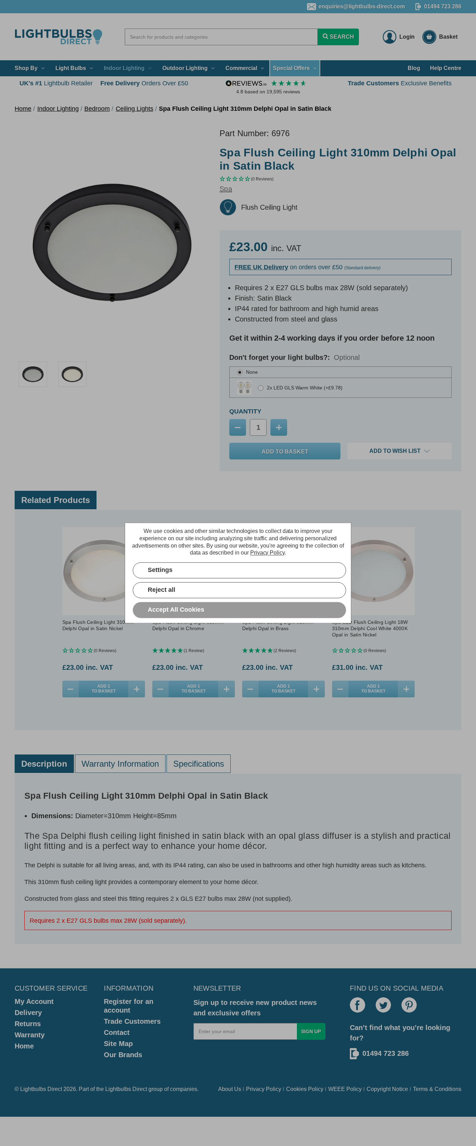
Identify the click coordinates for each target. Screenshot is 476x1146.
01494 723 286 (442, 6)
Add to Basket (104, 689)
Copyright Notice (387, 1089)
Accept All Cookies (176, 609)
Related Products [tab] (55, 500)
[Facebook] (357, 1005)
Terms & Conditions (437, 1089)
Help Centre (445, 68)
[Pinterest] (409, 1005)
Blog (414, 68)
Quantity (245, 411)
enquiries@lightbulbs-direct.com (361, 6)
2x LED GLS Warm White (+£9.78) (305, 387)
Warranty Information (120, 763)
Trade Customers (132, 1021)
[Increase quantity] (136, 689)
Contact (117, 1032)
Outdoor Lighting (185, 68)
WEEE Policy (345, 1089)
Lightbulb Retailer (56, 83)
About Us (229, 1089)
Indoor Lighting (124, 68)
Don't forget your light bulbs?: (294, 357)
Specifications (198, 763)
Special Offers (291, 68)
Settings (160, 570)
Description (44, 763)
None (252, 372)
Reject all (161, 590)
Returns (28, 1024)
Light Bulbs (70, 68)
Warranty (30, 1035)
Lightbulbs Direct (126, 1089)
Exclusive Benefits (400, 83)
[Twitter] (383, 1005)
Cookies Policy (304, 1089)
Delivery (28, 1012)
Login (407, 37)
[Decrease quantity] (70, 689)
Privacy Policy (263, 1089)
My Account (34, 1001)
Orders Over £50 (144, 83)
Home (24, 1046)
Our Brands (123, 1055)
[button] (340, 179)
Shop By (26, 68)
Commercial (241, 68)
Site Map (118, 1043)
